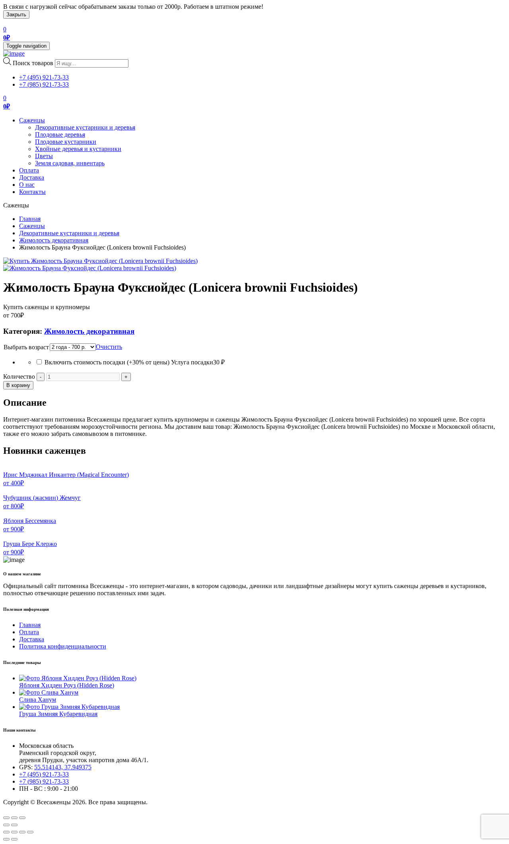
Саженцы (32, 120)
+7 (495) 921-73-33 (44, 77)
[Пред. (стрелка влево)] (6, 839)
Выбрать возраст (26, 347)
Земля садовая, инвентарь (70, 163)
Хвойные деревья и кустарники (78, 148)
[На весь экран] (22, 832)
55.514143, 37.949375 (62, 767)
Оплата (29, 170)
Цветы (44, 156)
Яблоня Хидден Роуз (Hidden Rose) (66, 685)
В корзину (18, 385)
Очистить (109, 346)
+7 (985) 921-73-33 (44, 84)
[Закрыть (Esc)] (6, 832)
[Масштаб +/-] (30, 832)
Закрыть (16, 14)
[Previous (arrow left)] (6, 825)
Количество (19, 376)
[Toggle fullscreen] (14, 818)
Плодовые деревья (60, 134)
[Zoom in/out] (22, 818)
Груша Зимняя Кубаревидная (58, 713)
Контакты (32, 191)
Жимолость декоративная (53, 240)
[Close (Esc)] (6, 818)
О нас (27, 184)
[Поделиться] (14, 832)
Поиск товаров (33, 63)
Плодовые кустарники (65, 141)
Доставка (31, 177)
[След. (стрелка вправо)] (14, 839)
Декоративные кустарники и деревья (85, 127)
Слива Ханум (37, 699)
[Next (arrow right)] (14, 825)
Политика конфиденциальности (62, 646)
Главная (30, 218)
